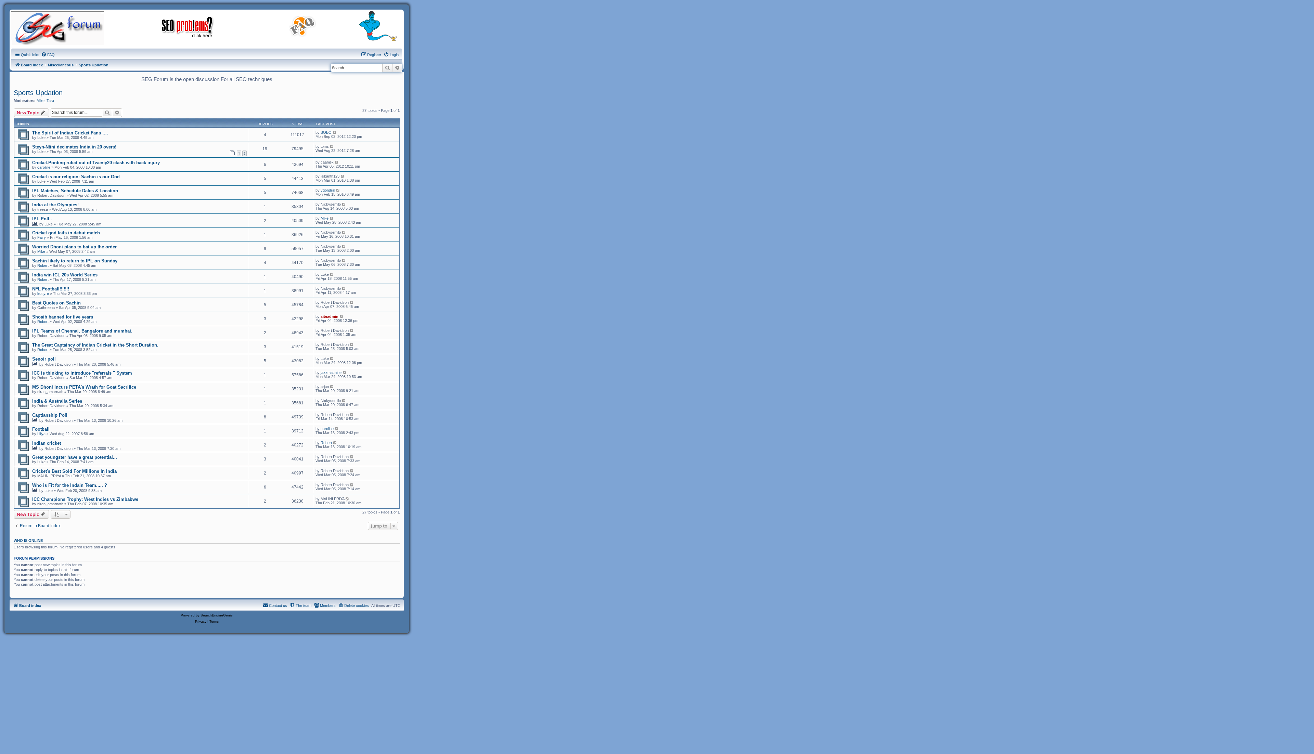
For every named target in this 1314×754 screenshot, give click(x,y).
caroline (43, 167)
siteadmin (329, 316)
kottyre (43, 293)
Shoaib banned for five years (62, 317)
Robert (43, 265)
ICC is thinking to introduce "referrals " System (82, 373)
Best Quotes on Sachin (56, 303)
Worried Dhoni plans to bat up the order (74, 246)
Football (41, 429)
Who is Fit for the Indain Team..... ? (69, 485)
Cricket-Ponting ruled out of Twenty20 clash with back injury (96, 162)
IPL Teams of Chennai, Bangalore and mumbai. (82, 331)
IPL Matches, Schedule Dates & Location (75, 190)
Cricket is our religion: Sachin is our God (76, 176)
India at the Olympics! (55, 204)
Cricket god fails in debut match (66, 232)
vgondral (328, 190)
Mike (40, 101)
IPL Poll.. (42, 218)
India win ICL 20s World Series (65, 274)
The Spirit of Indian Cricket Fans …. (70, 132)
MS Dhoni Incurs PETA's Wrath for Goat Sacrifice (84, 387)
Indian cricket (46, 443)
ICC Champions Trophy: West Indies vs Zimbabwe (85, 499)
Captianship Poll (49, 415)
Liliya (41, 434)
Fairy (41, 237)
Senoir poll (44, 359)
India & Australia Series (57, 401)
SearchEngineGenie (217, 615)
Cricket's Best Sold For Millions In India (74, 471)
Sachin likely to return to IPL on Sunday (74, 260)
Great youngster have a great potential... (74, 457)
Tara (50, 101)
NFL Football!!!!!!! (50, 288)
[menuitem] (48, 55)
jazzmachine (331, 372)
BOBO (326, 132)
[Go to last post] (335, 132)
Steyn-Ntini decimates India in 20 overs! (74, 147)
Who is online (28, 540)
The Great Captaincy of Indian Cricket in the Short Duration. (95, 345)
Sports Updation (38, 92)
